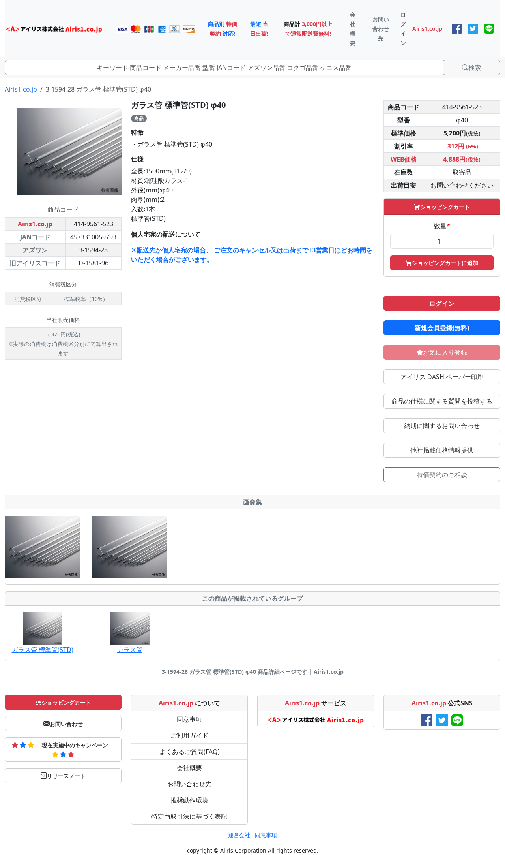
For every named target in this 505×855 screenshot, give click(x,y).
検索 (474, 67)
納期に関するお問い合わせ (442, 425)
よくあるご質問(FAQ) (189, 751)
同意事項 (189, 719)
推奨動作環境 (189, 800)
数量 (442, 226)
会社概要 (189, 767)
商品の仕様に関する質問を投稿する (441, 401)
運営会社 (239, 835)
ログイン (441, 303)
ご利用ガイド (189, 735)
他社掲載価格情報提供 (441, 450)
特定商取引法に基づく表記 (189, 816)
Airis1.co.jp (21, 89)
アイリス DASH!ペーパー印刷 (442, 376)
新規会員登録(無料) (442, 327)
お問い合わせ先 (189, 784)
